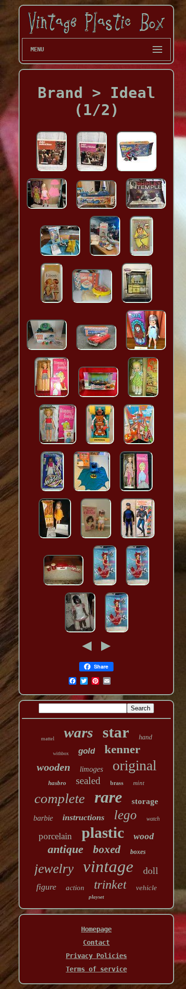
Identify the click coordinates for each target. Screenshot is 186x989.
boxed (107, 849)
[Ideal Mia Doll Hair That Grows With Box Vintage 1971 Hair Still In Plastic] (146, 350)
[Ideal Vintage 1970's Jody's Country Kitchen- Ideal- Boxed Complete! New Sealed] (91, 171)
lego (125, 815)
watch (153, 818)
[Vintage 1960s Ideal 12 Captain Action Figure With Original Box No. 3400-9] (137, 539)
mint (139, 782)
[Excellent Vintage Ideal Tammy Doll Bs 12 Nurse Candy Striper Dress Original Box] (136, 491)
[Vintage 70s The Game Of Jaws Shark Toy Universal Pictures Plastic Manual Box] (105, 256)
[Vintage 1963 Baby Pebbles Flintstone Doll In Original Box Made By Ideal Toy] (141, 256)
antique (65, 849)
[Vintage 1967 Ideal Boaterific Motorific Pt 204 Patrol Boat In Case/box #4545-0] (98, 397)
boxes (137, 851)
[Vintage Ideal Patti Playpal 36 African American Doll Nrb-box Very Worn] (80, 633)
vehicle (146, 888)
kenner (122, 749)
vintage (108, 866)
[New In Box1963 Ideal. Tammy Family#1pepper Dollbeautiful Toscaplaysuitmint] (51, 397)
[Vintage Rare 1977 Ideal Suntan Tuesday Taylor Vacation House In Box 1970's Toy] (139, 444)
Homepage (96, 929)
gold (86, 751)
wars (78, 732)
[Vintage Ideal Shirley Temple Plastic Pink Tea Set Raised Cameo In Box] (146, 209)
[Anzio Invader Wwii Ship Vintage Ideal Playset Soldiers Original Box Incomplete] (96, 209)
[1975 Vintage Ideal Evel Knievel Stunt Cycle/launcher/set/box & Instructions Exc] (60, 256)
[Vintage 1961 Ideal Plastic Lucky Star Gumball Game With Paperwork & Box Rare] (92, 303)
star (116, 732)
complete (59, 798)
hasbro (57, 782)
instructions (83, 817)
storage (145, 801)
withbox (61, 753)
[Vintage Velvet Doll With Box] (47, 209)
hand (145, 737)
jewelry (53, 868)
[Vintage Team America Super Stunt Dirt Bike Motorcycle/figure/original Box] (136, 171)
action (75, 888)
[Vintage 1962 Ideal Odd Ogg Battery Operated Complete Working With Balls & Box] (47, 350)
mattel (47, 738)
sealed (88, 780)
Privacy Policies (96, 956)
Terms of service (96, 969)
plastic (103, 832)
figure (46, 887)
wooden (53, 767)
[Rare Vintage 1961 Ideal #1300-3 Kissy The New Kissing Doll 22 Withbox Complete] (51, 303)
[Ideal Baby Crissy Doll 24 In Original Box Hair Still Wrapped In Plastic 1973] (96, 539)
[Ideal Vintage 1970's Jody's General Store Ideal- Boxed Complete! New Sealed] (51, 171)
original (134, 765)
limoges (91, 769)
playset (96, 897)
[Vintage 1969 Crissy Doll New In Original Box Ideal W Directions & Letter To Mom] (55, 539)
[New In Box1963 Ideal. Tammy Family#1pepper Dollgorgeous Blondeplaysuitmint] (57, 444)
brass (117, 783)
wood (144, 836)
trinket (110, 885)
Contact (96, 942)
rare (108, 797)
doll (150, 870)
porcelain (55, 836)
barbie (43, 818)
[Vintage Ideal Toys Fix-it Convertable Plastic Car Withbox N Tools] (96, 350)
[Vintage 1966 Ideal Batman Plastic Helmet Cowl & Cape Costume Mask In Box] (92, 491)
